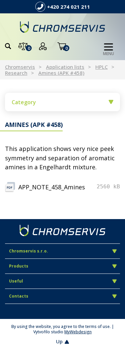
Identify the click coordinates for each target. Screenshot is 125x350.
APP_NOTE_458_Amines (51, 187)
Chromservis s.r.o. (28, 251)
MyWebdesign (78, 332)
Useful (16, 281)
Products (18, 266)
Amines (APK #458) (61, 72)
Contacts (18, 296)
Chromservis (20, 66)
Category (24, 102)
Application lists (65, 66)
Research (16, 72)
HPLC (101, 66)
